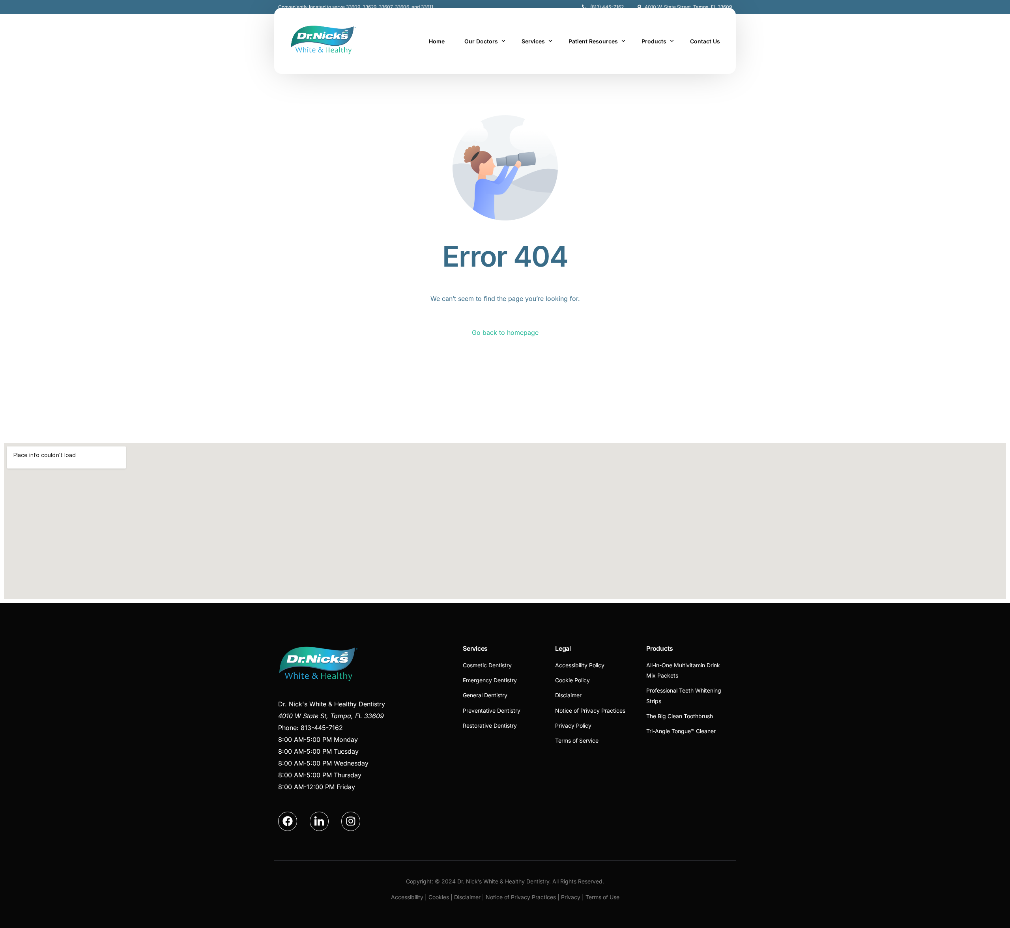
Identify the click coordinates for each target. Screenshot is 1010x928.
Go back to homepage (505, 332)
